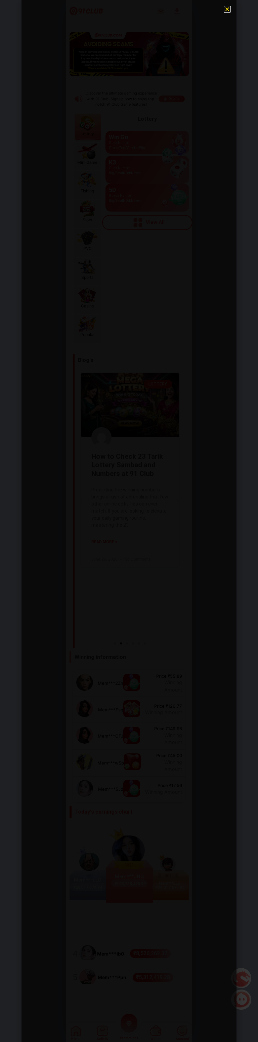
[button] (227, 9)
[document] (129, 521)
